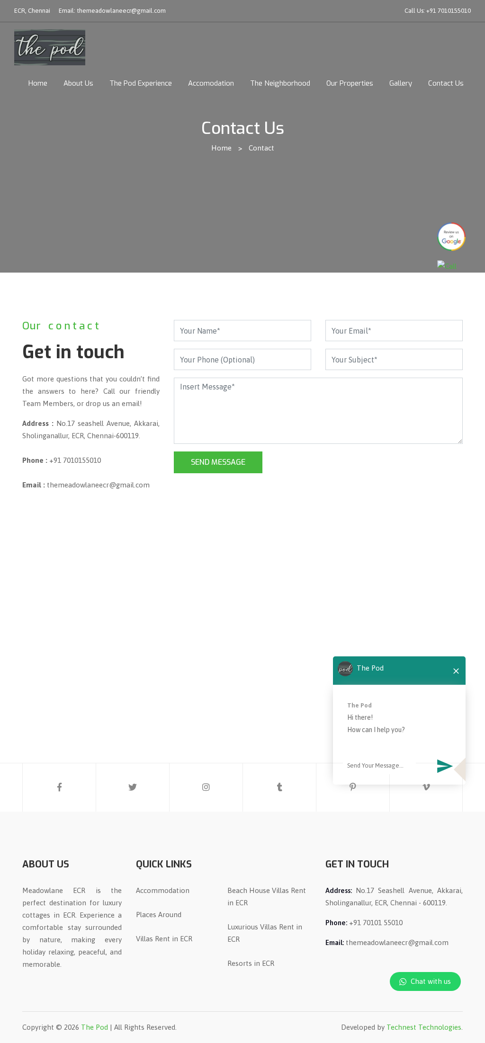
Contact (261, 148)
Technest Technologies (423, 1027)
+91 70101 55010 (376, 923)
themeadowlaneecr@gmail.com (121, 10)
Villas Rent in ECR (164, 939)
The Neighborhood (280, 83)
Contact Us (446, 83)
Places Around (158, 914)
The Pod (94, 1027)
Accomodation (211, 83)
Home (37, 83)
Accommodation (162, 890)
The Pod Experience (140, 83)
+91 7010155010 (448, 10)
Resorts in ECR (250, 963)
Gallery (400, 83)
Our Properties (349, 83)
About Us (78, 83)
